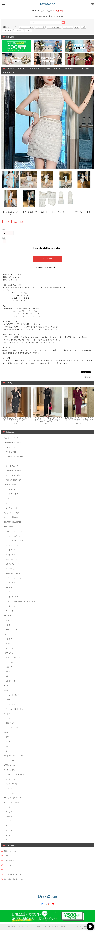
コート (8, 700)
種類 (3, 230)
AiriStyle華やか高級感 (13, 475)
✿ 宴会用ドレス (9, 489)
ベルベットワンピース (14, 559)
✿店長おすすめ (9, 765)
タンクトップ (10, 779)
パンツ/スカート (12, 793)
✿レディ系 (9, 611)
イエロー (9, 830)
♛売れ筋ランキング (11, 438)
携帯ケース (10, 746)
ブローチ (9, 667)
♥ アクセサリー (9, 653)
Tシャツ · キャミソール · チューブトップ (20, 601)
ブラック (9, 812)
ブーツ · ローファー (13, 648)
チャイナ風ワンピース (14, 569)
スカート (9, 620)
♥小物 (6, 732)
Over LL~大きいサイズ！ (15, 531)
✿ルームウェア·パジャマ (13, 798)
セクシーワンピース (13, 536)
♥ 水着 (6, 686)
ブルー (8, 826)
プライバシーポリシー (12, 874)
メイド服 (9, 587)
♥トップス (7, 592)
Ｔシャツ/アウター (12, 784)
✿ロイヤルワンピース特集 (13, 756)
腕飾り (8, 671)
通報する (87, 377)
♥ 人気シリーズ (9, 447)
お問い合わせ (9, 860)
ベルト (8, 742)
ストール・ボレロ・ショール (16, 709)
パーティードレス (26, 27)
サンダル (9, 644)
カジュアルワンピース (14, 578)
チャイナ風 (7, 31)
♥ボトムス (7, 615)
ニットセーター (11, 606)
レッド (8, 835)
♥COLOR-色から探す (11, 802)
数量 (3, 238)
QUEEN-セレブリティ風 (14, 456)
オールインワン (11, 629)
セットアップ (10, 550)
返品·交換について (11, 851)
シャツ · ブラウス (12, 597)
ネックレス (10, 662)
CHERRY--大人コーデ (13, 470)
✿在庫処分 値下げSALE (12, 442)
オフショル (68, 27)
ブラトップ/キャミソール (15, 774)
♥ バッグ (7, 714)
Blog (6, 856)
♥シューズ (7, 634)
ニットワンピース (12, 555)
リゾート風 (40, 27)
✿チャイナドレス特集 (12, 513)
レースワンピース (12, 545)
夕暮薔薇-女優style (12, 452)
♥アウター (7, 690)
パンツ (8, 625)
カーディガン (10, 704)
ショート (9, 503)
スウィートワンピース (14, 573)
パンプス (9, 639)
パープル (9, 821)
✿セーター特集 (9, 760)
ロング (8, 499)
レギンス (9, 788)
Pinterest (8, 870)
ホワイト (9, 816)
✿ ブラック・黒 (11, 508)
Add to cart (47, 258)
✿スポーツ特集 (9, 770)
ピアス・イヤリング (13, 658)
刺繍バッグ (10, 723)
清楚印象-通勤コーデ (13, 480)
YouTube (7, 865)
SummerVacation (54, 27)
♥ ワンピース (8, 527)
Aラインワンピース (12, 564)
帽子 (7, 737)
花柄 (76, 27)
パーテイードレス (12, 494)
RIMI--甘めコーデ (12, 466)
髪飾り (8, 676)
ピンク (8, 807)
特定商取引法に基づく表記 (14, 879)
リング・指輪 (10, 681)
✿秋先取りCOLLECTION (12, 522)
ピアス (28, 31)
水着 (83, 27)
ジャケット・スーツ (13, 695)
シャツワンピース (12, 583)
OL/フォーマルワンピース (15, 541)
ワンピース (18, 31)
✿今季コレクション (11, 485)
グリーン (9, 840)
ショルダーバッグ (12, 728)
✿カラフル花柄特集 (11, 517)
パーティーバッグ (12, 718)
